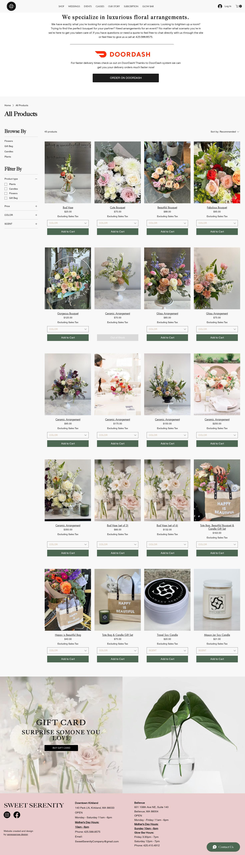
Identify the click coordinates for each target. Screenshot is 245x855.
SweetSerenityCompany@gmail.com (97, 841)
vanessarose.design (17, 834)
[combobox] (67, 223)
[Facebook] (17, 815)
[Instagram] (7, 815)
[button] (131, 6)
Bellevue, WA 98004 (146, 811)
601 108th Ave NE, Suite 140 (151, 807)
